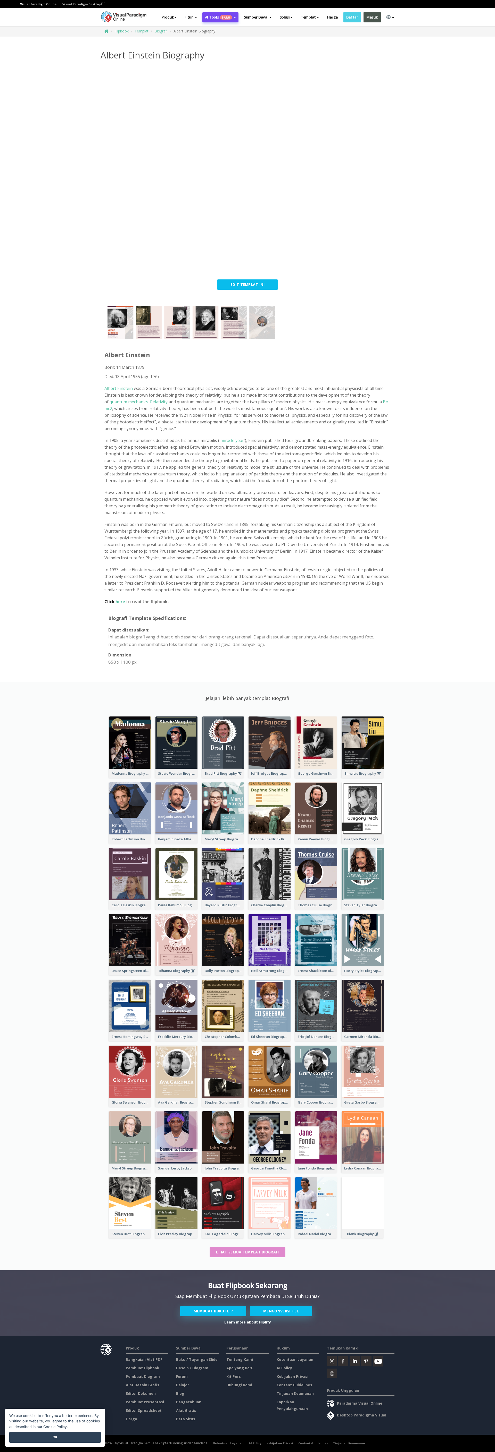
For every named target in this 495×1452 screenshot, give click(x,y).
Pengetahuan (188, 1401)
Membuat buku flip (213, 1311)
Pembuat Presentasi (145, 1401)
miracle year (232, 440)
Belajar (182, 1384)
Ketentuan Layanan (295, 1359)
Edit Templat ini (247, 284)
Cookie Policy (55, 1426)
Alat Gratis (186, 1410)
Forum (182, 1376)
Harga (332, 17)
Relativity (159, 402)
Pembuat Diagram (143, 1376)
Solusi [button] (285, 17)
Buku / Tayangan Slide (197, 1359)
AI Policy (284, 1367)
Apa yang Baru (239, 1367)
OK (55, 1437)
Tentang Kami (239, 1359)
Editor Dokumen (141, 1393)
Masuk (372, 17)
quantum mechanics (129, 402)
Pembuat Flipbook (142, 1367)
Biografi (161, 31)
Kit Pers (233, 1376)
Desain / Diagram (192, 1367)
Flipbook (121, 31)
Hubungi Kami (239, 1384)
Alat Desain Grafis (142, 1384)
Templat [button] (308, 17)
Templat (141, 31)
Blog (180, 1393)
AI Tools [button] (217, 17)
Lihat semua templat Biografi (247, 1252)
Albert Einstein (118, 388)
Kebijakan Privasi (292, 1376)
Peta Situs (185, 1418)
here (120, 601)
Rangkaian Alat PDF (144, 1359)
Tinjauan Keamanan (295, 1393)
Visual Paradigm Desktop (81, 4)
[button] (191, 17)
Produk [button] (168, 17)
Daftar (352, 17)
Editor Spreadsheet (144, 1410)
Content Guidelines (294, 1384)
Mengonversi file (281, 1311)
